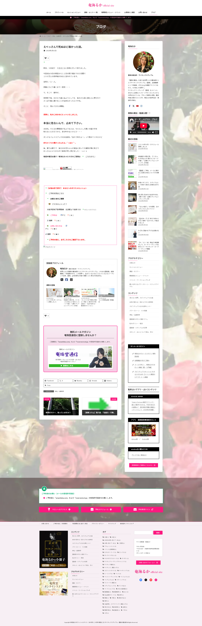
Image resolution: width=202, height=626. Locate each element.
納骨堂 (117, 607)
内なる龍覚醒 (122, 589)
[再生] (131, 132)
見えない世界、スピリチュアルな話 (106, 296)
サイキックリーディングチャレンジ (115, 561)
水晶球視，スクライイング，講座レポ (116, 604)
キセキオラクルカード (111, 558)
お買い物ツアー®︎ (110, 543)
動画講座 (107, 592)
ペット (118, 573)
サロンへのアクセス (90, 209)
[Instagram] (71, 279)
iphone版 (135, 439)
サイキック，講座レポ (111, 567)
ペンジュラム (125, 576)
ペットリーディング (110, 576)
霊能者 (117, 610)
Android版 (145, 439)
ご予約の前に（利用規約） (60, 523)
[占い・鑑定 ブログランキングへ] (65, 169)
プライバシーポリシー (98, 523)
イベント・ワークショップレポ (140, 280)
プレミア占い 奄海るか (139, 455)
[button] (143, 465)
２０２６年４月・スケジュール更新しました (53, 301)
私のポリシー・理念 (136, 323)
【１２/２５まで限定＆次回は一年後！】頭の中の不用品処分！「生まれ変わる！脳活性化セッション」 (89, 302)
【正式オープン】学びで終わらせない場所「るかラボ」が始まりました (148, 221)
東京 (106, 601)
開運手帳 (107, 610)
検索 (158, 533)
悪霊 (106, 598)
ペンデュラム (109, 580)
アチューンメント (110, 546)
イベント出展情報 (110, 549)
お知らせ (60, 296)
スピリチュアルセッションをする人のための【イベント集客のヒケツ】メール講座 (145, 374)
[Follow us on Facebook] (129, 105)
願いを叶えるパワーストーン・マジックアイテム (144, 285)
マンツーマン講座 (110, 582)
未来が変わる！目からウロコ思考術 (141, 302)
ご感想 (121, 543)
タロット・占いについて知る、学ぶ (141, 332)
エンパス (122, 552)
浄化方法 (107, 607)
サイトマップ (112, 523)
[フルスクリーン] (156, 132)
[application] (143, 125)
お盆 (114, 537)
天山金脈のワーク (110, 595)
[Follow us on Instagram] (141, 105)
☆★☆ (71, 215)
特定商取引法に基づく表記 (80, 523)
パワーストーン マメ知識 (138, 310)
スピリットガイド (110, 570)
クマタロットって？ (59, 204)
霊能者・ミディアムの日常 (138, 328)
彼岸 (121, 595)
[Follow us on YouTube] (137, 105)
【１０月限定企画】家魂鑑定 (106, 301)
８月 (106, 613)
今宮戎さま (61, 68)
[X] (62, 279)
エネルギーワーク (110, 552)
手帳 (114, 598)
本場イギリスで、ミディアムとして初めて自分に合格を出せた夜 (148, 185)
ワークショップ (109, 589)
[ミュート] (153, 132)
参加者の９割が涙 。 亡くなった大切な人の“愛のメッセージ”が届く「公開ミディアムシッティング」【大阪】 (71, 302)
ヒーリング (108, 573)
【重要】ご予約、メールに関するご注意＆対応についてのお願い (148, 173)
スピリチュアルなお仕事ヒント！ (141, 306)
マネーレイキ (121, 580)
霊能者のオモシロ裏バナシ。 (139, 319)
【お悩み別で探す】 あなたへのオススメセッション (67, 188)
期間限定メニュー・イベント (72, 296)
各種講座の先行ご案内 (142, 360)
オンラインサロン (110, 555)
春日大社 (122, 598)
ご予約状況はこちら (56, 193)
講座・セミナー (135, 271)
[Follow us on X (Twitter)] (133, 105)
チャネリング (124, 570)
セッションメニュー (136, 267)
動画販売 (117, 592)
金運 (125, 607)
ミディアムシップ (110, 586)
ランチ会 (122, 586)
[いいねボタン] (45, 58)
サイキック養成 (109, 564)
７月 (125, 610)
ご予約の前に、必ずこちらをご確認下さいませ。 (67, 240)
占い (126, 592)
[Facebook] (66, 279)
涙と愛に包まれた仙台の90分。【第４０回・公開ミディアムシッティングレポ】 (148, 197)
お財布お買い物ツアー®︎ (112, 540)
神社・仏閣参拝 (59, 391)
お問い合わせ (45, 523)
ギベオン (125, 558)
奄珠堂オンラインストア (127, 523)
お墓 (106, 537)
